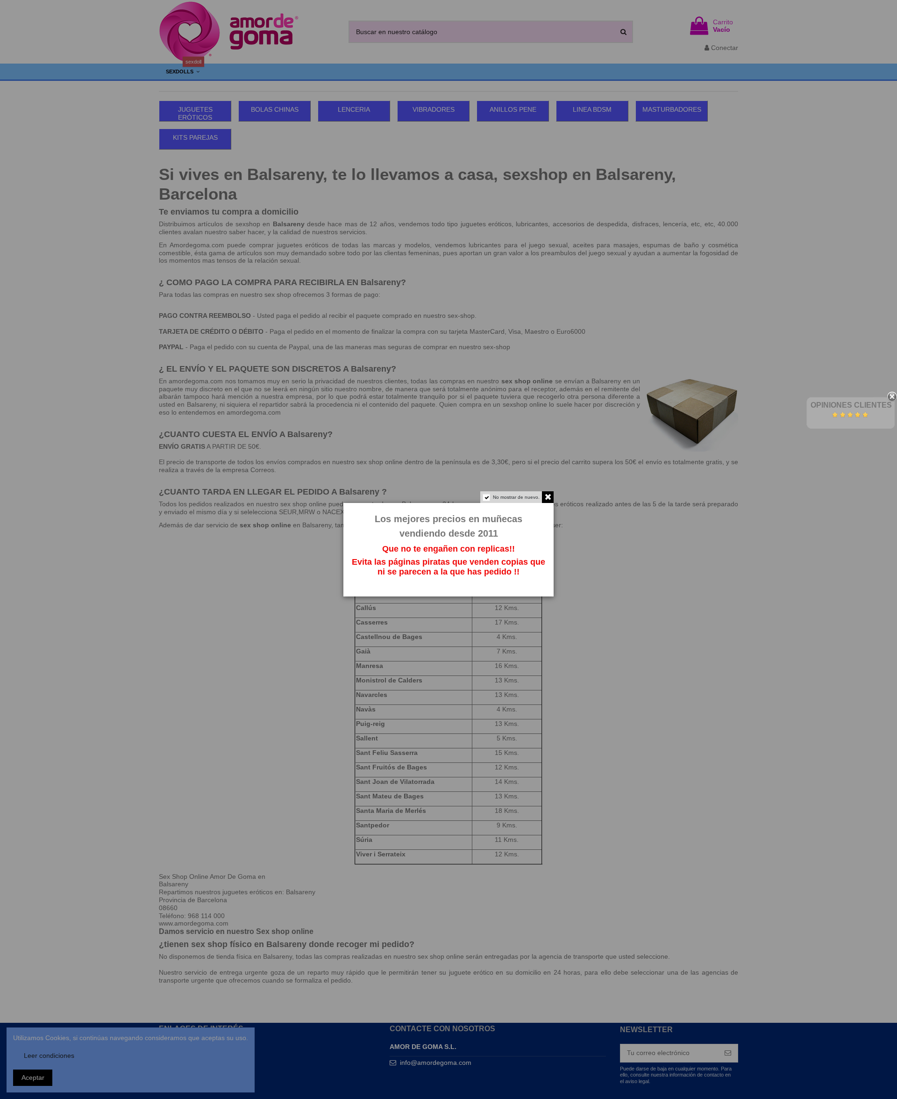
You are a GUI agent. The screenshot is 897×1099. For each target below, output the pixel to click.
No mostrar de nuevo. (516, 497)
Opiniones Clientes (851, 405)
